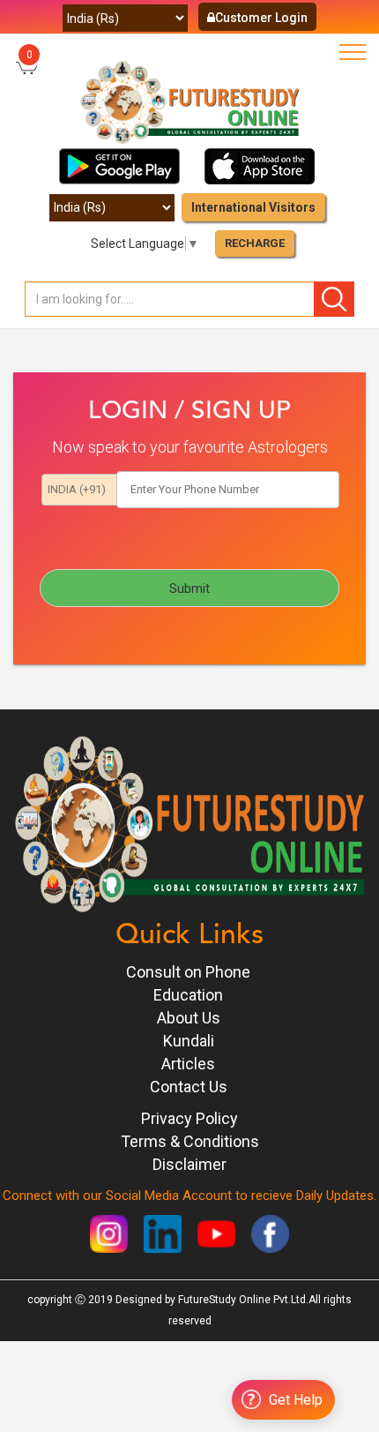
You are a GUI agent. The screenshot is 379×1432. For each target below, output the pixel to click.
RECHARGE (255, 243)
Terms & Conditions (190, 1141)
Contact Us (188, 1086)
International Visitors (253, 207)
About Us (188, 1017)
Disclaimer (189, 1164)
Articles (188, 1063)
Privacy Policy (189, 1118)
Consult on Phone (188, 972)
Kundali (188, 1040)
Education (188, 995)
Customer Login (261, 18)
